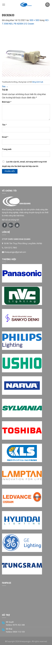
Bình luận (6, 102)
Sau (5, 86)
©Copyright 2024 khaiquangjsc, (18, 641)
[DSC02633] (26, 52)
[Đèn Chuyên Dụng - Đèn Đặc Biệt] (26, 4)
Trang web (6, 149)
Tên (4, 125)
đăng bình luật (37, 82)
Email (5, 137)
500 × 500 (34, 20)
